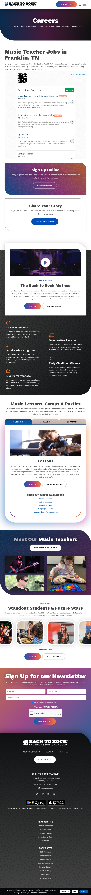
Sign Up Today (66, 4)
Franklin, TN (45, 822)
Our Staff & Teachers (45, 548)
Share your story (45, 222)
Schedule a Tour (45, 837)
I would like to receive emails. (47, 703)
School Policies (45, 833)
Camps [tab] (46, 422)
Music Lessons (54, 484)
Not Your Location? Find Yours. (45, 784)
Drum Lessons (45, 505)
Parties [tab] (74, 422)
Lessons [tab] (19, 422)
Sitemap (79, 808)
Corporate (45, 848)
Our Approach (54, 306)
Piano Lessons (45, 499)
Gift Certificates (45, 863)
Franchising (45, 871)
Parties (63, 752)
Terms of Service (68, 808)
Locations (45, 874)
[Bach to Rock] (21, 4)
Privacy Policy (54, 808)
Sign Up (32, 306)
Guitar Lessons (45, 502)
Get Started (44, 760)
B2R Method (45, 852)
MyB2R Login (45, 878)
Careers (45, 841)
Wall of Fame (54, 657)
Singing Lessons (45, 509)
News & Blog (45, 859)
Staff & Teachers (45, 826)
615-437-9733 (47, 788)
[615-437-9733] (80, 4)
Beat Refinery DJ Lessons (46, 512)
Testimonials (45, 856)
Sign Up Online (44, 185)
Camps (50, 752)
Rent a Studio (45, 867)
